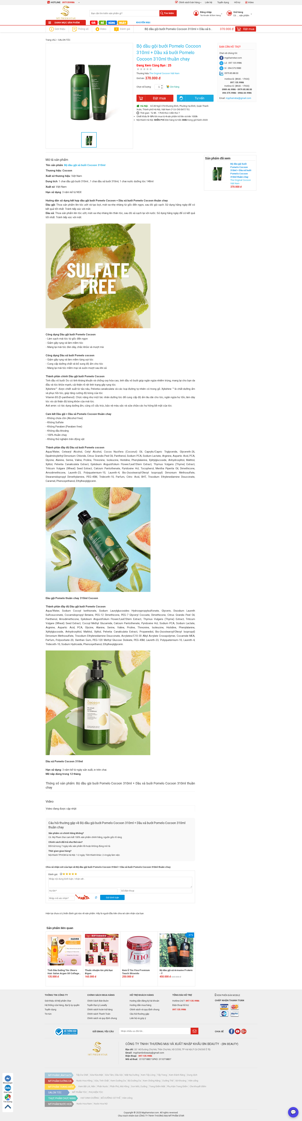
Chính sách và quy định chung (102, 1018)
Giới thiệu (60, 29)
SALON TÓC (64, 40)
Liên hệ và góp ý (138, 1018)
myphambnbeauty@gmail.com (148, 1052)
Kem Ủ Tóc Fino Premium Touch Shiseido (136, 972)
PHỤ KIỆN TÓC (96, 1092)
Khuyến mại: (143, 22)
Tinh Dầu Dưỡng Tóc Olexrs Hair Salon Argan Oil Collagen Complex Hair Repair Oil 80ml (64, 972)
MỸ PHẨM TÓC (79, 1092)
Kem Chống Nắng (151, 1080)
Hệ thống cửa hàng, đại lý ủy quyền (62, 1005)
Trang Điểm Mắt (157, 1086)
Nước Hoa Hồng (84, 1080)
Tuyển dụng (223, 2)
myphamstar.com (233, 58)
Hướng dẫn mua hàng (140, 1005)
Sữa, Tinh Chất (101, 1080)
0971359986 (68, 2)
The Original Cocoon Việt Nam (164, 73)
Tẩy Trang (162, 1075)
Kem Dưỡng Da (118, 1080)
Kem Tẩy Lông (148, 1075)
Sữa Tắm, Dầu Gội (114, 1075)
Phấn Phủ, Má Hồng (119, 1086)
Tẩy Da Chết (82, 1075)
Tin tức (48, 1014)
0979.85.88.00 (231, 73)
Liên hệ (208, 2)
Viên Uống (127, 1098)
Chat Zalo (8, 1092)
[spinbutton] (159, 86)
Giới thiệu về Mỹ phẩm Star (58, 1000)
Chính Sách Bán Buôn (98, 1000)
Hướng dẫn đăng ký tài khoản (144, 1000)
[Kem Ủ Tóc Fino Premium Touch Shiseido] (139, 950)
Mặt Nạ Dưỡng (132, 1075)
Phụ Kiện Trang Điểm (177, 1086)
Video (250, 2)
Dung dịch (192, 1075)
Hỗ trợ (237, 2)
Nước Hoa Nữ (100, 1103)
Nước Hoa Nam (84, 1103)
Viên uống (193, 1080)
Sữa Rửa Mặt (96, 1075)
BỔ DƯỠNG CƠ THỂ (110, 1098)
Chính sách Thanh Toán (98, 1014)
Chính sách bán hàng (189, 2)
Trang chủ (51, 40)
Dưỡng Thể (167, 1080)
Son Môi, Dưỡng (139, 1086)
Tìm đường (7, 1102)
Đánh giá (123, 29)
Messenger (8, 1083)
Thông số (83, 29)
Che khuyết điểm (198, 1086)
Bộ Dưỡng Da (134, 1080)
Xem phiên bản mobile (228, 995)
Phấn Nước (102, 1086)
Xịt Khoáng (180, 1080)
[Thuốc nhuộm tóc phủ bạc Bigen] (102, 950)
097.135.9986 (192, 1000)
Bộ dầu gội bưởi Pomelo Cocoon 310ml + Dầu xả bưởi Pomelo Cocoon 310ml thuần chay (240, 170)
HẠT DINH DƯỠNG (90, 1098)
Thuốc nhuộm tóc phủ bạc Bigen (99, 972)
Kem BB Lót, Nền (86, 1086)
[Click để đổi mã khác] (87, 897)
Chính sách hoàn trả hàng (100, 1009)
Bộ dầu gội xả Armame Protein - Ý (176, 972)
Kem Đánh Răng (177, 1075)
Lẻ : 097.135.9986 (233, 63)
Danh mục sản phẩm (67, 22)
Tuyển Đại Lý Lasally (97, 1005)
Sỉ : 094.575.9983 (232, 68)
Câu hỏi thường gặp (139, 1014)
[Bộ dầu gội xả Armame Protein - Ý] (176, 950)
